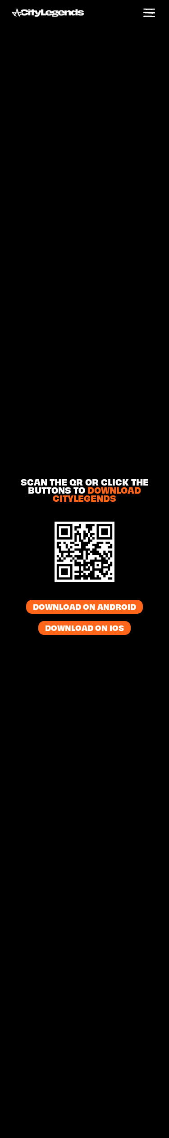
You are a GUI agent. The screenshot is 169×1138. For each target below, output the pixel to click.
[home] (57, 13)
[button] (149, 13)
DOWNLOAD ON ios (84, 629)
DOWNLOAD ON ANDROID (84, 608)
